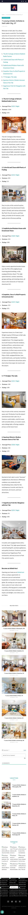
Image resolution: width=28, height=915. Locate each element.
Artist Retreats (6, 17)
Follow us (15, 887)
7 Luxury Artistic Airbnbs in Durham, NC (14, 718)
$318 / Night (15, 444)
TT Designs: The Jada (10, 77)
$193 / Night (15, 510)
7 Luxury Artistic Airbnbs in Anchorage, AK (14, 740)
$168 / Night (15, 236)
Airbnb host (20, 572)
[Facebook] (8, 901)
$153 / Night (15, 175)
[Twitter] (12, 901)
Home (3, 14)
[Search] (25, 1)
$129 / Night (15, 302)
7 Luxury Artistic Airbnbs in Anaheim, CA (14, 650)
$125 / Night (15, 106)
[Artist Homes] (14, 7)
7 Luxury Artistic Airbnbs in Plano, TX (14, 695)
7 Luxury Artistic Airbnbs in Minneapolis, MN (14, 628)
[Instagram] (16, 901)
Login (24, 750)
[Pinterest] (20, 901)
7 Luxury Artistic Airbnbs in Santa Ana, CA (14, 673)
